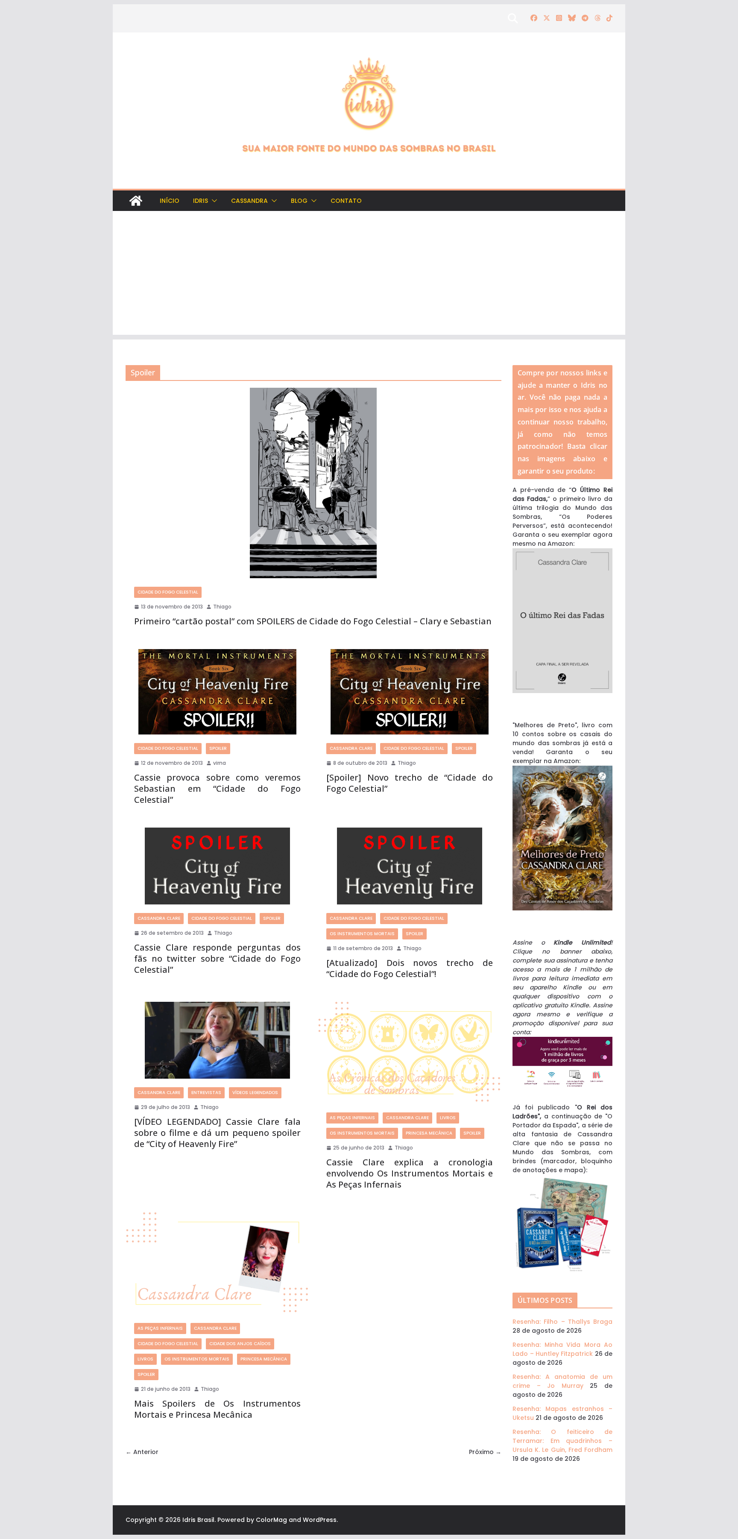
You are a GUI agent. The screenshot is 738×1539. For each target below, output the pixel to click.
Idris (200, 200)
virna (219, 763)
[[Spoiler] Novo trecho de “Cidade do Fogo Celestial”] (409, 691)
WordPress (320, 1520)
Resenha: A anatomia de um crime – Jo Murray (562, 1381)
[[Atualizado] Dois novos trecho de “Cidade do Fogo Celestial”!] (409, 866)
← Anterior (142, 1452)
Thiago (222, 606)
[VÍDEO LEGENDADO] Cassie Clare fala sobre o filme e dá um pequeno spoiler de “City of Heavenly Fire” (217, 1133)
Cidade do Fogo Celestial (168, 592)
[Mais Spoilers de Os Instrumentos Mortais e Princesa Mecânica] (217, 1263)
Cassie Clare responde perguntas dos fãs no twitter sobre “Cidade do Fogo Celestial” (217, 958)
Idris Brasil (198, 1520)
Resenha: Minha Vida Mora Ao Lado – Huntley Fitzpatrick (562, 1349)
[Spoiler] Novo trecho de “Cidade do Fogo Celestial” (409, 783)
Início (169, 200)
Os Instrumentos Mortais (362, 933)
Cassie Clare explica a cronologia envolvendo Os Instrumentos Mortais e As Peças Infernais (409, 1173)
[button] (212, 201)
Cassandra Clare (351, 748)
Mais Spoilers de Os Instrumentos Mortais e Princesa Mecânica (217, 1409)
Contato (346, 200)
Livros (448, 1118)
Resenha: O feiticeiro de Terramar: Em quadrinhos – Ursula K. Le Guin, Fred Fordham (562, 1441)
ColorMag (271, 1520)
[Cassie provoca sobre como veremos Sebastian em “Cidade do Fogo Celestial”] (217, 691)
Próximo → (485, 1452)
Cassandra (249, 200)
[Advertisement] (369, 275)
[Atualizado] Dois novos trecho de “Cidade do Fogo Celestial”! (409, 968)
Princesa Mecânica (429, 1133)
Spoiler (218, 748)
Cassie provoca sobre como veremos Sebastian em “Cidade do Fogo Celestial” (217, 788)
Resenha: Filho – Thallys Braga (562, 1321)
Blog (299, 200)
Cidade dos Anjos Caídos (240, 1343)
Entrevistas (206, 1092)
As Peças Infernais (352, 1118)
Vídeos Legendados (255, 1092)
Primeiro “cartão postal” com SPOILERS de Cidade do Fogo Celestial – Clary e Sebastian (313, 621)
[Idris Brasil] (136, 201)
